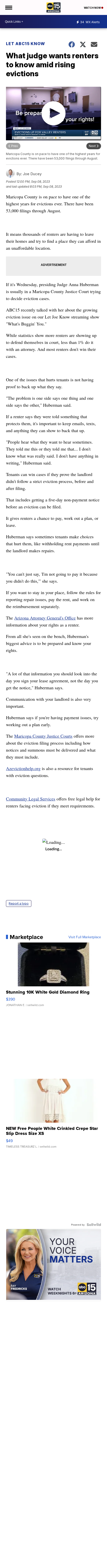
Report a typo (19, 903)
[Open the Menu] (8, 7)
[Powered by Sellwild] (94, 1224)
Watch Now (92, 7)
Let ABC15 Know (25, 43)
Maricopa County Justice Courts (43, 736)
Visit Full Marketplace (84, 937)
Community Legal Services (30, 799)
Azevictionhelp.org (23, 768)
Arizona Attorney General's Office (45, 618)
